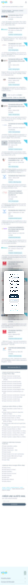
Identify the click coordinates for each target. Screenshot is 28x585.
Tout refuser (14, 300)
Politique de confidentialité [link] (14, 309)
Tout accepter (14, 296)
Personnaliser (14, 305)
